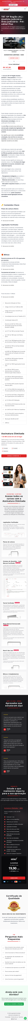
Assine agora (13, 4)
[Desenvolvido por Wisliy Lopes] (16, 1019)
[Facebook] (14, 1019)
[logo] (7, 9)
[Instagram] (12, 1019)
